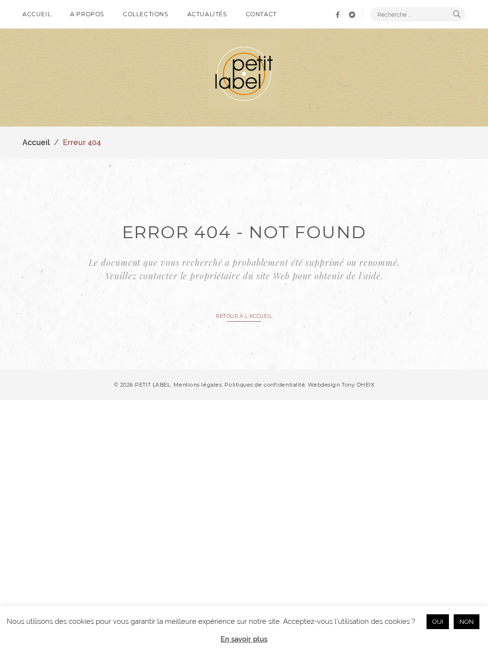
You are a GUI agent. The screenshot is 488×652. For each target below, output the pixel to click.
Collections (145, 14)
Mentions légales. (199, 384)
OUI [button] (437, 621)
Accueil (36, 14)
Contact (261, 14)
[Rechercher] (456, 14)
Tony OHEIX (358, 384)
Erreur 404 (82, 142)
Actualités (207, 14)
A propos (87, 14)
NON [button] (466, 621)
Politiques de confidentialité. (265, 384)
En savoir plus (244, 639)
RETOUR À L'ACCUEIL (244, 316)
